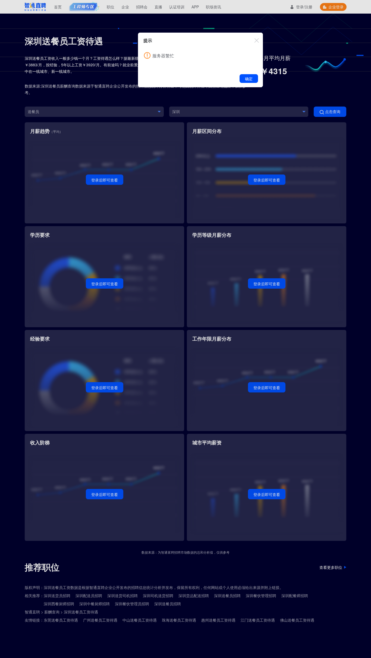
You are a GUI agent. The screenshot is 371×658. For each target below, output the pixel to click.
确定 (249, 78)
